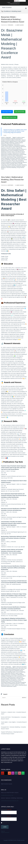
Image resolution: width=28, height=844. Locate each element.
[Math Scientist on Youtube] (2, 773)
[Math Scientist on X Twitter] (5, 773)
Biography (8, 137)
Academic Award (20, 137)
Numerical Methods (6, 159)
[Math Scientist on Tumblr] (16, 773)
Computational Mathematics (13, 144)
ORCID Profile (4, 260)
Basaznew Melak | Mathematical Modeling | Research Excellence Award (12, 19)
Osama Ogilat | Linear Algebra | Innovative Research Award (14, 722)
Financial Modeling (14, 150)
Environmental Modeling (14, 149)
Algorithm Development (17, 138)
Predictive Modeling (6, 162)
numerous (17, 230)
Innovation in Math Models (17, 674)
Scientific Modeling (11, 165)
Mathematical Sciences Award (8, 155)
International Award (20, 151)
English (17, 0)
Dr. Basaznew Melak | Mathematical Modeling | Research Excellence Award (11, 43)
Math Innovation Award (20, 676)
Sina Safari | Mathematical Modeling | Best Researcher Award (12, 179)
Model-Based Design (12, 157)
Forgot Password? (5, 832)
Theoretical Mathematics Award (8, 686)
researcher (10, 317)
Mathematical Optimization (19, 154)
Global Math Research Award (12, 673)
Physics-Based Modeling (18, 161)
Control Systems (8, 146)
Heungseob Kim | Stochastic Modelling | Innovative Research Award (13, 727)
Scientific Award (14, 163)
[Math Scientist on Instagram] (12, 773)
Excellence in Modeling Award (8, 672)
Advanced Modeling (6, 138)
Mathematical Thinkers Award (17, 678)
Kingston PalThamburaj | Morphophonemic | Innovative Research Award (12, 732)
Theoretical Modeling (11, 167)
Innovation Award (10, 151)
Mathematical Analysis (6, 153)
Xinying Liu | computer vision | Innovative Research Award (13, 713)
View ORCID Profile (19, 111)
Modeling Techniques (10, 158)
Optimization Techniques (17, 159)
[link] (8, 64)
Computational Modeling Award (12, 669)
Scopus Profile (4, 258)
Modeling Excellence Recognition (9, 679)
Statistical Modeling (6, 166)
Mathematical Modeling (6, 154)
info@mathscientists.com (7, 795)
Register (3, 831)
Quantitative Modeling (16, 162)
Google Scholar (4, 256)
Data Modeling (16, 146)
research (8, 369)
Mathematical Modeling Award (8, 677)
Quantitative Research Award (8, 682)
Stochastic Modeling (16, 166)
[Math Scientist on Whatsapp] (22, 773)
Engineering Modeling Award (16, 670)
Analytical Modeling (6, 140)
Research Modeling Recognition (12, 683)
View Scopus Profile (7, 111)
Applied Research (13, 141)
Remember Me (6, 822)
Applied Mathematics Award (11, 668)
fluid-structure (4, 280)
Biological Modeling (9, 142)
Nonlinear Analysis (20, 158)
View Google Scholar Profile (9, 117)
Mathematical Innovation (18, 153)
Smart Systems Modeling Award (19, 685)
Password (6, 816)
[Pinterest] (19, 773)
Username (6, 809)
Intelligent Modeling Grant (7, 676)
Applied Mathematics (16, 140)
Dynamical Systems (11, 148)
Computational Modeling (7, 145)
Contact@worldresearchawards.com (9, 800)
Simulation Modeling (21, 165)
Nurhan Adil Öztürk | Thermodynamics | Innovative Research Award (13, 717)
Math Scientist (7, 7)
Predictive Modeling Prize (15, 681)
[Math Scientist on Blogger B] (9, 773)
